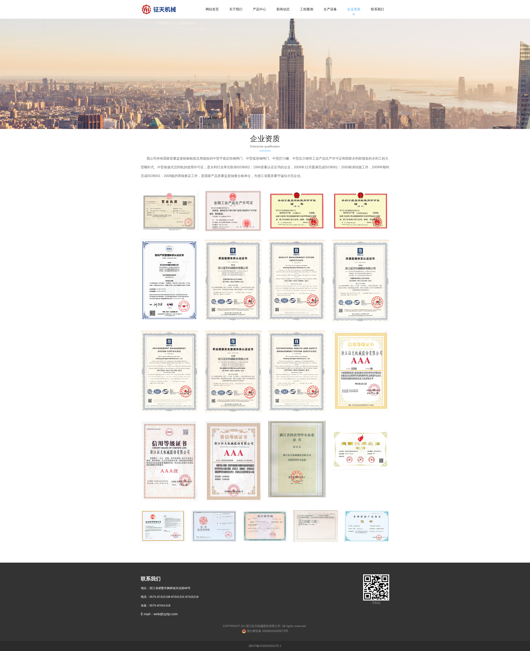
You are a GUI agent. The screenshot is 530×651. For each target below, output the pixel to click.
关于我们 (235, 9)
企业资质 (353, 9)
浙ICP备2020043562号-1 (265, 645)
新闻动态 (283, 9)
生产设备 (330, 9)
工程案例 (306, 9)
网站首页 (212, 9)
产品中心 (259, 9)
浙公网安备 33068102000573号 (267, 631)
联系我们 (377, 9)
